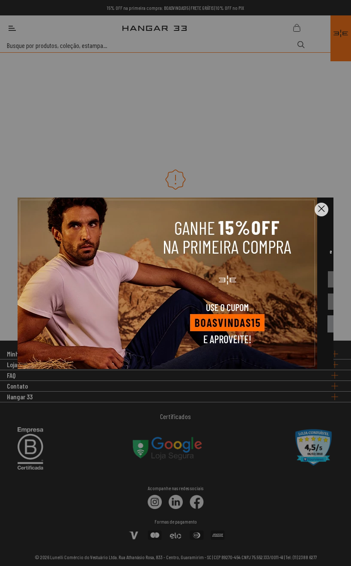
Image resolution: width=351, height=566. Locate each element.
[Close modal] (321, 209)
